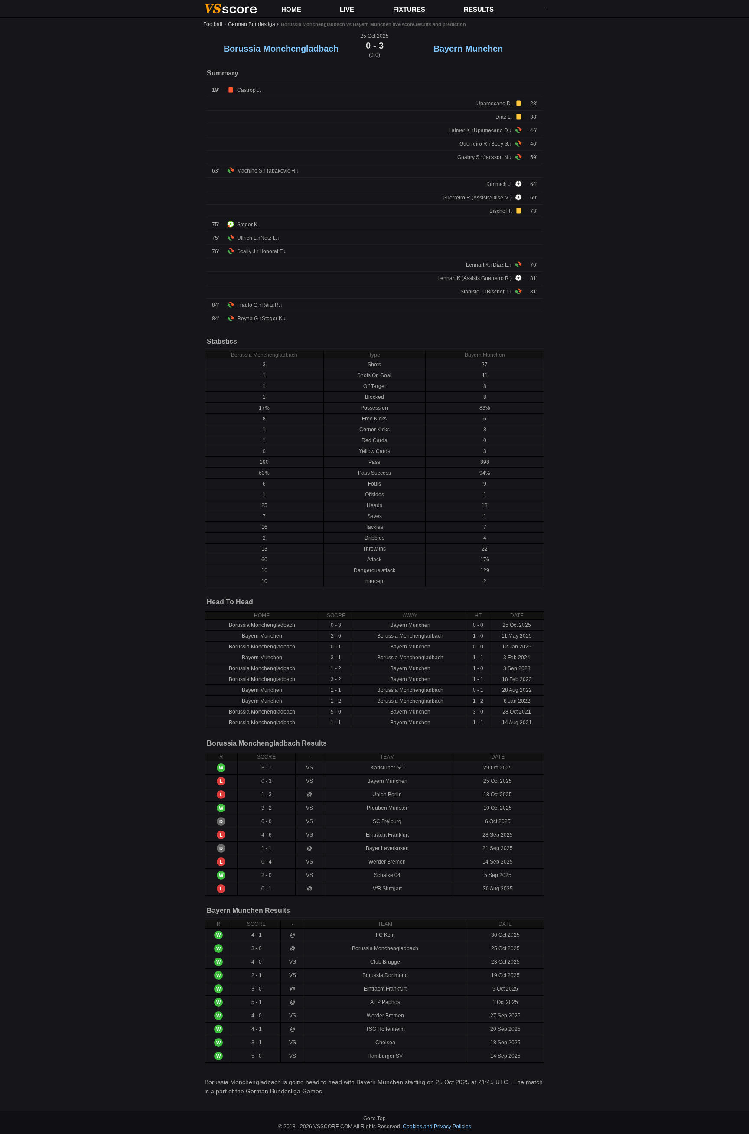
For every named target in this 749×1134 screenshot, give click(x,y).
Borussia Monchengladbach (281, 48)
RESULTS (479, 9)
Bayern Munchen (468, 48)
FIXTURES (409, 9)
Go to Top (374, 1118)
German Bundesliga (251, 24)
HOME (291, 9)
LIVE (347, 9)
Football (212, 24)
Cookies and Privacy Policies (437, 1127)
